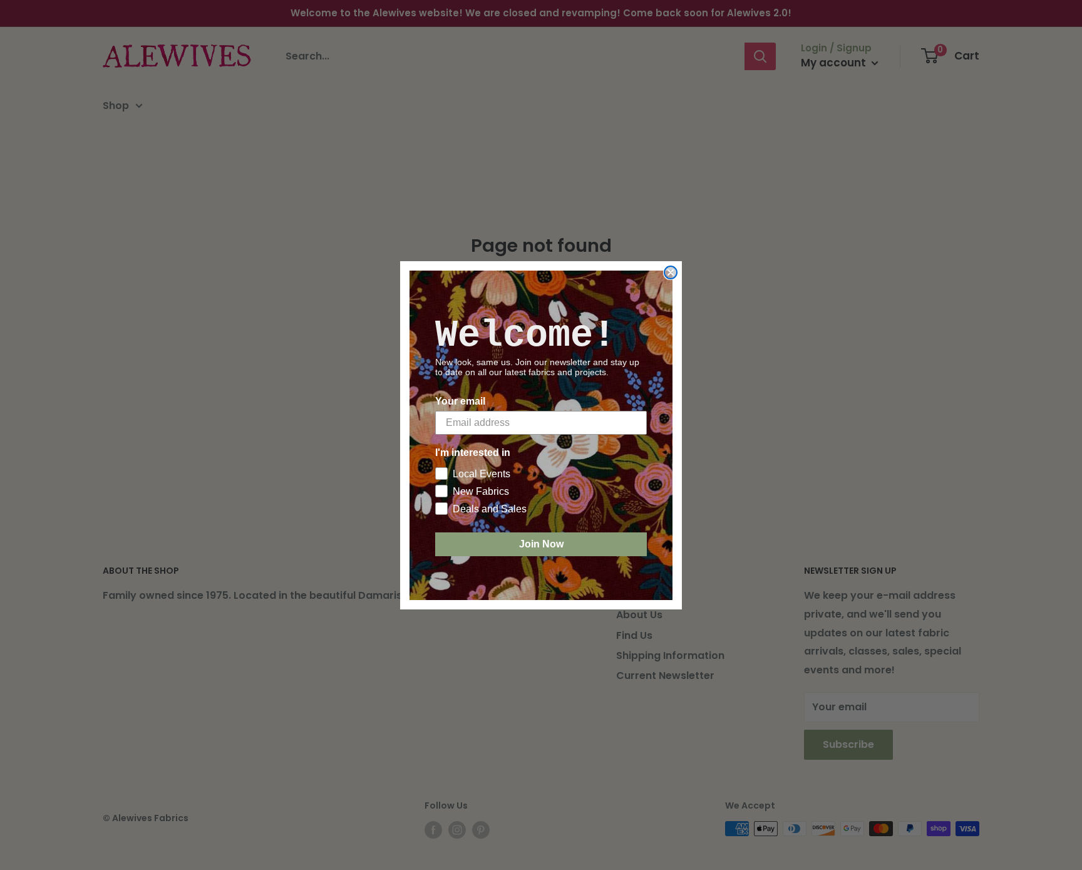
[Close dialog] (670, 272)
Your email (460, 401)
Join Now (541, 544)
